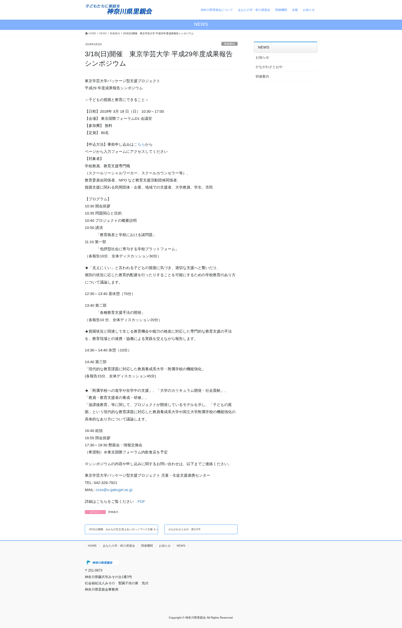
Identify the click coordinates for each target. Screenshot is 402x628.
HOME (92, 545)
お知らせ (262, 57)
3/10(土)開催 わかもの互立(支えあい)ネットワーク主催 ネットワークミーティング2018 (139, 529)
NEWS (181, 545)
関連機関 (147, 545)
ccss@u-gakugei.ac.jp (114, 490)
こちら (139, 144)
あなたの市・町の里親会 (119, 545)
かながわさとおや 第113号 (185, 529)
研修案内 (229, 43)
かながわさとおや (269, 67)
